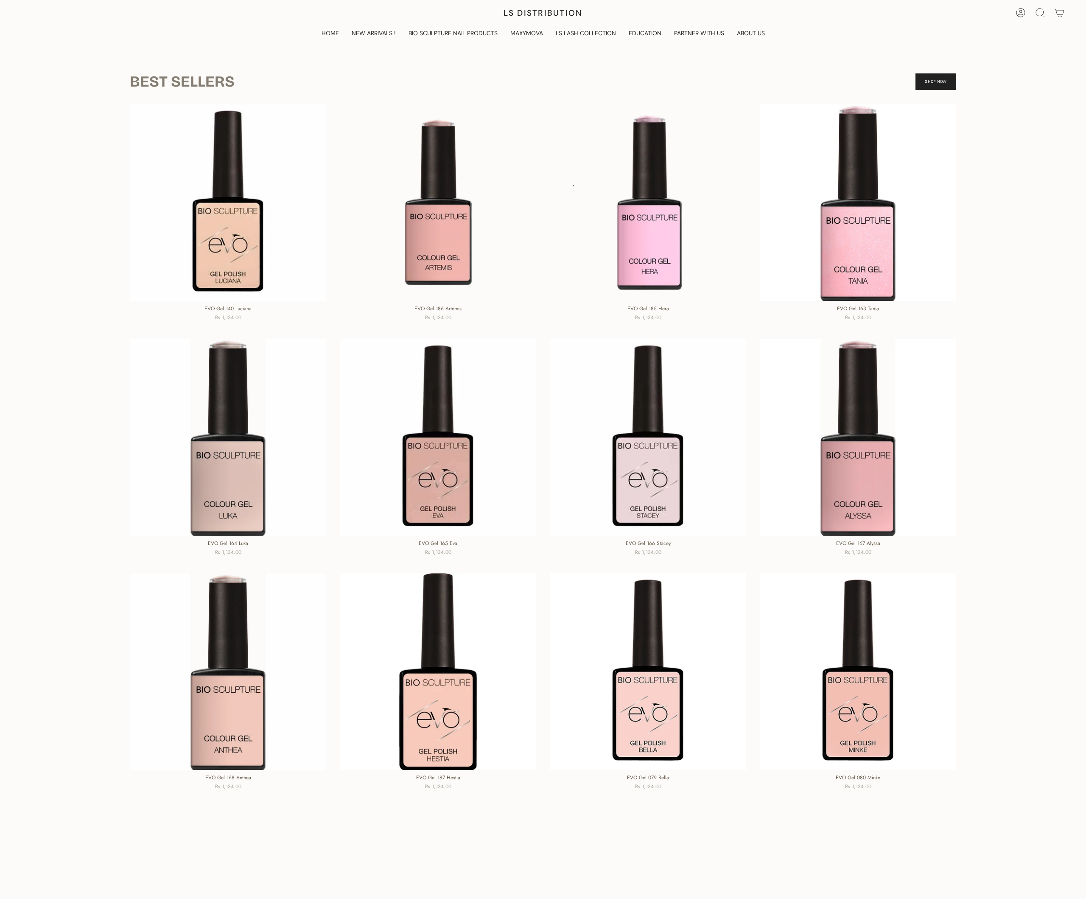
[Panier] (1059, 13)
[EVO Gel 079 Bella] (648, 671)
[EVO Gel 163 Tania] (858, 202)
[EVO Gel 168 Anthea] (228, 671)
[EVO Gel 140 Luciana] (228, 202)
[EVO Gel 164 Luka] (228, 437)
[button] (453, 33)
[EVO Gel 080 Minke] (858, 671)
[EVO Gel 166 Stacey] (648, 437)
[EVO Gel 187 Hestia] (438, 671)
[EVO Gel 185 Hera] (648, 202)
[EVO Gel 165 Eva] (438, 437)
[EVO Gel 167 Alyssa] (858, 437)
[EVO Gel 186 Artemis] (438, 202)
